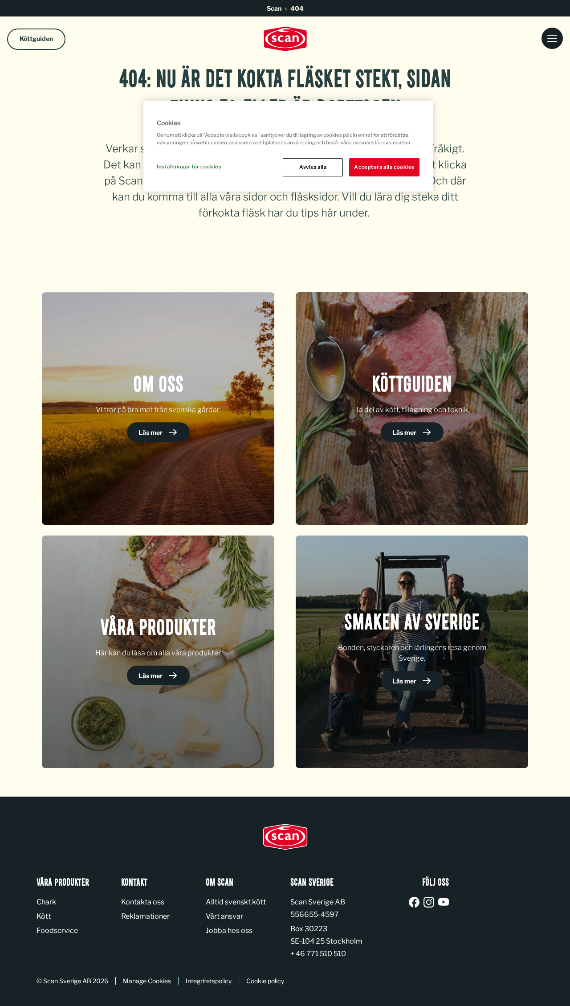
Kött (44, 916)
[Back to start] (285, 39)
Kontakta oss (142, 902)
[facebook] (415, 903)
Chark (46, 902)
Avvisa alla (312, 167)
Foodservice (57, 930)
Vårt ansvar (224, 916)
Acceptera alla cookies (384, 167)
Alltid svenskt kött (236, 902)
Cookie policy (265, 981)
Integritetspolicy (209, 981)
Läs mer (151, 432)
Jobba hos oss (229, 930)
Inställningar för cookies (189, 167)
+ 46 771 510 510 (318, 953)
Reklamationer (145, 916)
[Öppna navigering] (552, 39)
